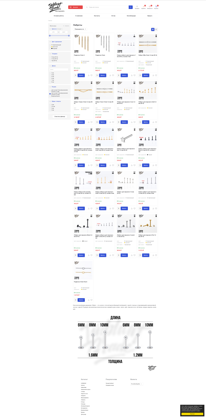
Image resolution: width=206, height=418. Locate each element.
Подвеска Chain (100, 55)
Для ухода (83, 414)
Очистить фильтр (59, 116)
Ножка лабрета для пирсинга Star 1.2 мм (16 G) (126, 149)
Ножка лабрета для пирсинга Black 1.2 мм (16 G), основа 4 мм (147, 150)
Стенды (83, 391)
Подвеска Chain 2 (79, 55)
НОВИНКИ (83, 383)
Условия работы (59, 16)
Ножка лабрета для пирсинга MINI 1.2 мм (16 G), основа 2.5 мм (104, 236)
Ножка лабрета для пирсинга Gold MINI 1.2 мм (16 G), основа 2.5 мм (83, 150)
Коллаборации (131, 16)
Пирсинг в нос (84, 393)
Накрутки (83, 395)
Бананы (83, 412)
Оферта (149, 16)
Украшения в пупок (85, 389)
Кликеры (83, 404)
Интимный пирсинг (85, 406)
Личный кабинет (110, 383)
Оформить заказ (110, 385)
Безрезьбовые (84, 410)
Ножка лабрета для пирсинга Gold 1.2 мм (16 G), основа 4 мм (104, 192)
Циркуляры (83, 387)
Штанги (83, 385)
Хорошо (192, 414)
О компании (78, 16)
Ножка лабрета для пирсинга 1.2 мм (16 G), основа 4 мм (147, 192)
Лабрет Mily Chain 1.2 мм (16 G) (147, 55)
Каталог (75, 7)
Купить (81, 75)
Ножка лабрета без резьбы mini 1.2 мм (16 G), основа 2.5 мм (82, 193)
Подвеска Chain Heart (80, 282)
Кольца (82, 402)
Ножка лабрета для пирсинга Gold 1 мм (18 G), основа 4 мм (104, 149)
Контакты (97, 16)
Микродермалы (85, 397)
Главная (50, 20)
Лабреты (83, 399)
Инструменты (84, 408)
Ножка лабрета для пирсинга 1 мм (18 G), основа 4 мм (126, 55)
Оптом (113, 16)
